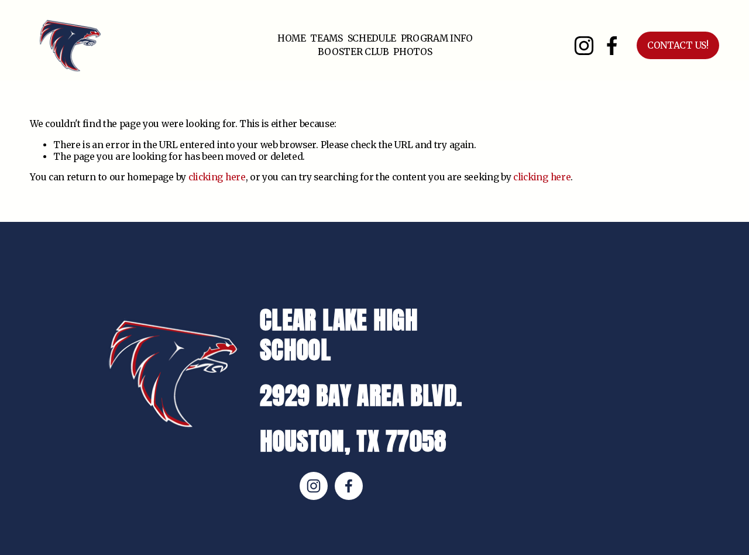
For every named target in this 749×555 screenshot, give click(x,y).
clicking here (217, 177)
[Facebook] (612, 45)
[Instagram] (584, 45)
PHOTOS (412, 51)
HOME (291, 38)
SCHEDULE (372, 38)
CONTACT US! (678, 45)
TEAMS (326, 38)
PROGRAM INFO (437, 38)
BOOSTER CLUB (353, 51)
